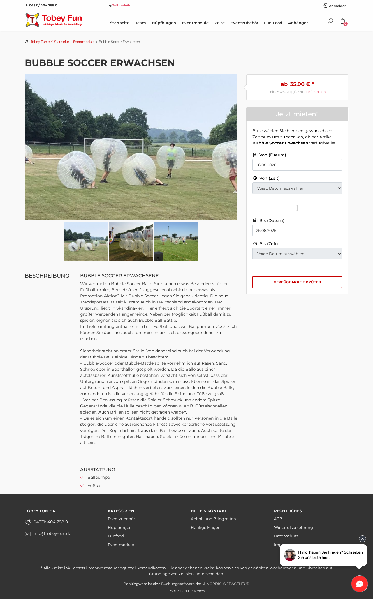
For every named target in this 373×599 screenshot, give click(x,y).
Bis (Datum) (271, 220)
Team (140, 22)
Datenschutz (286, 535)
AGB (278, 518)
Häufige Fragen (206, 527)
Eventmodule (195, 22)
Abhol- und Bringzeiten (213, 518)
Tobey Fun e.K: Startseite (50, 42)
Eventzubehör (244, 22)
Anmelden (338, 6)
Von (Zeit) (269, 178)
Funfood (116, 535)
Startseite (119, 22)
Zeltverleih (121, 5)
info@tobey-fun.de (52, 533)
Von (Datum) (272, 155)
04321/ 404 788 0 (51, 521)
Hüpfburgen (164, 22)
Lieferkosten (316, 92)
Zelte (219, 22)
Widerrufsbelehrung (293, 527)
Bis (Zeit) (268, 243)
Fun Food (273, 22)
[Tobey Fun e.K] (53, 19)
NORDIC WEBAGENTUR (228, 584)
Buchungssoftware (178, 584)
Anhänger (298, 22)
